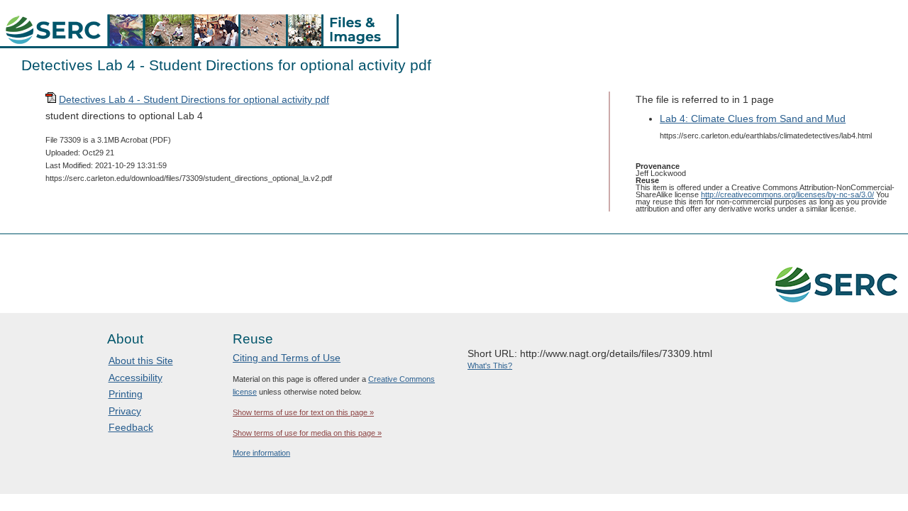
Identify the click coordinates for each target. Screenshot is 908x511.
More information (261, 453)
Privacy (125, 411)
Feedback (131, 427)
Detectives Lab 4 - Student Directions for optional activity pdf (194, 99)
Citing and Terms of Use (286, 357)
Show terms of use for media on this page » (307, 433)
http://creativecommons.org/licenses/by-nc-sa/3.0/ (787, 194)
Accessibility (135, 377)
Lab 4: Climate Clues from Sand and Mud (753, 118)
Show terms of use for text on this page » (303, 412)
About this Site (141, 360)
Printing (126, 394)
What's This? (489, 365)
